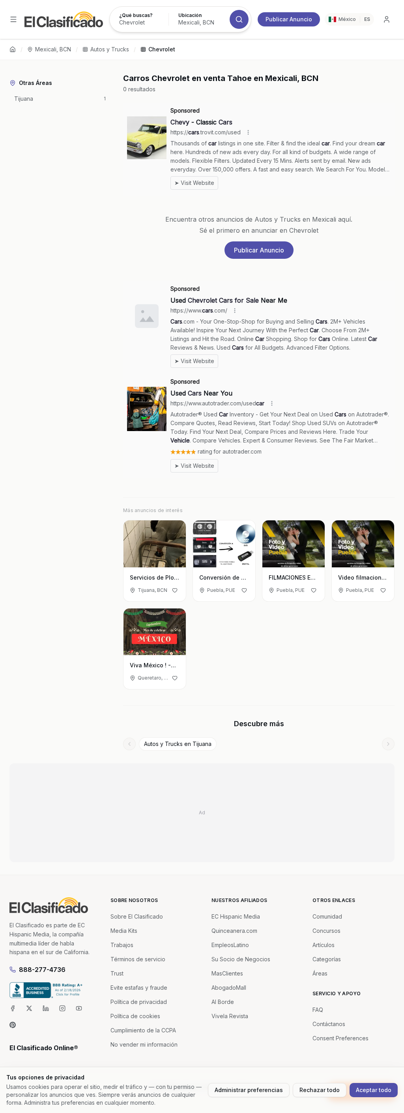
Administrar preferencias (249, 1090)
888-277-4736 (42, 970)
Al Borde (222, 1001)
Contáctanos (328, 1024)
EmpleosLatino (230, 945)
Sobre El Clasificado (136, 916)
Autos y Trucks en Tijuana (177, 743)
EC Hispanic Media (235, 916)
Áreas (319, 973)
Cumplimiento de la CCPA (143, 1030)
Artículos (323, 945)
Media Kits (123, 930)
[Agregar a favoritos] (175, 590)
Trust (116, 973)
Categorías (326, 959)
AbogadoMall (228, 987)
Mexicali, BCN (53, 49)
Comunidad (327, 916)
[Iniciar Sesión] (387, 19)
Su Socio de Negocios (240, 959)
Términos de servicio (137, 959)
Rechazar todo (319, 1090)
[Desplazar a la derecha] (388, 744)
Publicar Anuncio (289, 19)
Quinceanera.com (234, 930)
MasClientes (227, 973)
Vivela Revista (229, 1016)
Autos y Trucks (109, 49)
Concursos (326, 930)
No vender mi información (144, 1044)
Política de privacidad (138, 1001)
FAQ (317, 1009)
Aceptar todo (373, 1090)
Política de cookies (135, 1016)
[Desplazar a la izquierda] (129, 744)
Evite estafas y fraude (138, 987)
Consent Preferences (340, 1038)
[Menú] (13, 19)
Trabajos (121, 945)
